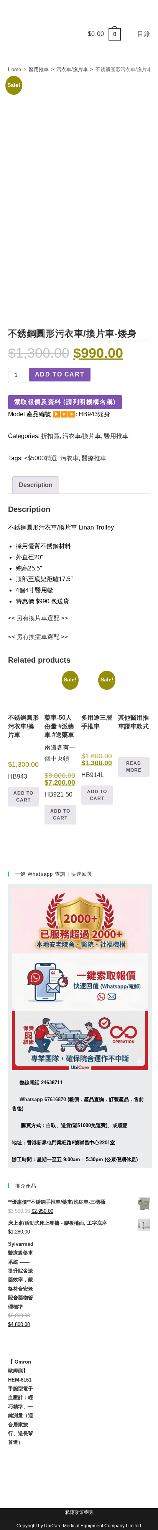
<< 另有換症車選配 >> (38, 637)
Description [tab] (36, 485)
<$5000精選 (40, 458)
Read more (134, 767)
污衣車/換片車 (72, 69)
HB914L (97, 728)
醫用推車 (39, 69)
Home (14, 69)
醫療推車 (94, 458)
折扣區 (50, 436)
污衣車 (69, 458)
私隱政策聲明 (79, 1512)
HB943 (23, 747)
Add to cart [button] (23, 796)
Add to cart (60, 374)
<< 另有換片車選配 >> (38, 618)
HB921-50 (60, 738)
